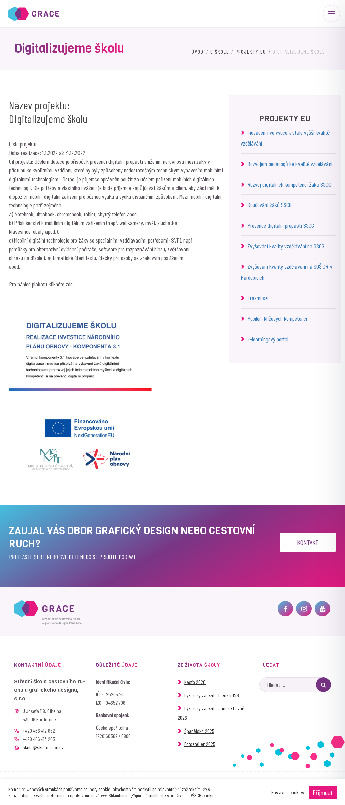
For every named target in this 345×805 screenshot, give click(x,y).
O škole (219, 52)
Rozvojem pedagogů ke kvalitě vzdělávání (289, 163)
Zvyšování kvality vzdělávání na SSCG (285, 246)
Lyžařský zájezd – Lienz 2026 (211, 695)
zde (69, 284)
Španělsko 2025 (199, 731)
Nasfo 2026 (195, 682)
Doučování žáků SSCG (269, 204)
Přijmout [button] (323, 792)
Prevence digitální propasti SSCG (280, 225)
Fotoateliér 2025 (199, 744)
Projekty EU (251, 52)
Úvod (198, 52)
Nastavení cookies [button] (287, 792)
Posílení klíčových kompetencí (277, 318)
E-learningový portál (267, 339)
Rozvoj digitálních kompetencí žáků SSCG (289, 184)
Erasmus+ (257, 297)
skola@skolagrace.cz (43, 747)
